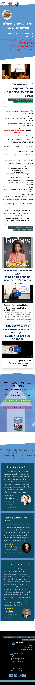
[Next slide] (30, 252)
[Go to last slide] (4, 252)
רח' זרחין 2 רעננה (19, 654)
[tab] (16, 266)
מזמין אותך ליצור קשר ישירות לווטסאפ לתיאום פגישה (21, 100)
